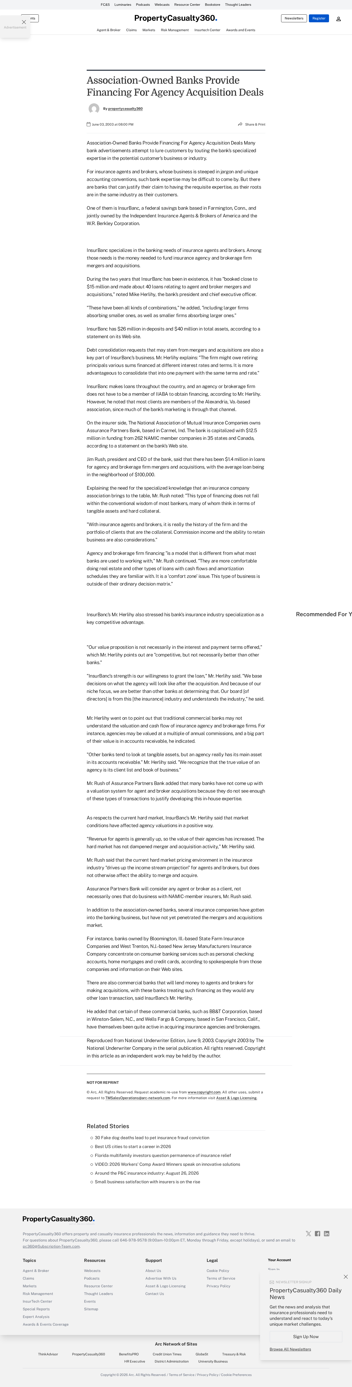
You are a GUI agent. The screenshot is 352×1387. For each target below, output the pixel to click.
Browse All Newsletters (290, 1349)
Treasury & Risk (234, 1354)
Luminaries (122, 4)
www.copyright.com (204, 1092)
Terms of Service (221, 1278)
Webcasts (162, 4)
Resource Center (187, 4)
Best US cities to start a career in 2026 (133, 1146)
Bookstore (212, 4)
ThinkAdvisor (48, 1354)
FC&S (105, 4)
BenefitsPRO (129, 1354)
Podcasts (143, 4)
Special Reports (36, 1309)
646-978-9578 (133, 1240)
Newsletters (294, 18)
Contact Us (154, 1294)
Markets (30, 1286)
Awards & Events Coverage (46, 1324)
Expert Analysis (36, 1317)
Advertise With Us (160, 1278)
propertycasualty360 (125, 108)
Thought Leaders (238, 4)
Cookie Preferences (236, 1375)
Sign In (274, 1269)
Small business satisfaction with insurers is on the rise (147, 1181)
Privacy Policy (218, 1286)
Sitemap (91, 1309)
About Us (153, 1271)
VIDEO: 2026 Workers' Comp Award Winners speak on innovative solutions (167, 1164)
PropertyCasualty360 (88, 1354)
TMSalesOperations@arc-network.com (137, 1098)
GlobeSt (202, 1354)
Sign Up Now (306, 1336)
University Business (213, 1361)
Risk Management (38, 1294)
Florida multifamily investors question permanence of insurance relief (163, 1155)
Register (318, 18)
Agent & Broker (36, 1271)
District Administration (172, 1361)
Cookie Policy (218, 1271)
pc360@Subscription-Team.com (51, 1246)
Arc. (132, 1375)
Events (90, 1301)
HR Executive (134, 1361)
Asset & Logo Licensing (165, 1286)
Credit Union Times (167, 1354)
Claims (28, 1278)
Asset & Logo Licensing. (236, 1098)
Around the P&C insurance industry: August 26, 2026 (147, 1173)
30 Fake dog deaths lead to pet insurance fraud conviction (152, 1137)
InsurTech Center (37, 1301)
